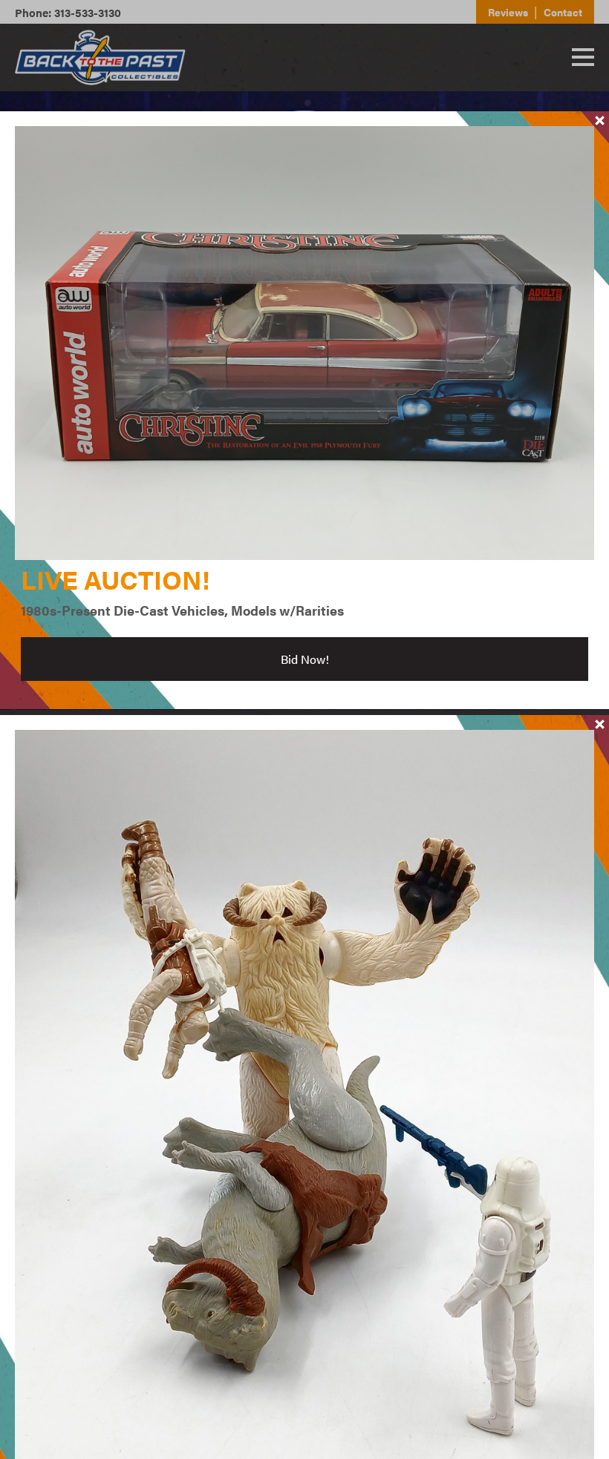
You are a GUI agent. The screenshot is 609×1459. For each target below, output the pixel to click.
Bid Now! (305, 659)
